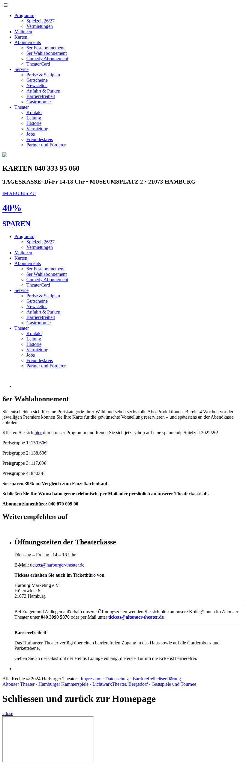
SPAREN (16, 224)
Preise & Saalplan (43, 74)
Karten (20, 37)
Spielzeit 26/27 (40, 20)
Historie (33, 123)
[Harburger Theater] (4, 155)
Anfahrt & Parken (43, 90)
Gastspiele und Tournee (174, 684)
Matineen (23, 31)
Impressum (91, 678)
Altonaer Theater (18, 684)
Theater (21, 107)
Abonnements (27, 42)
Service (21, 69)
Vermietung (37, 128)
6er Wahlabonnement (46, 53)
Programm (24, 15)
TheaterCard (38, 63)
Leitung (33, 117)
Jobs (30, 134)
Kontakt (34, 112)
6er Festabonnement (45, 47)
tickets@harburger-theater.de (57, 564)
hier (38, 432)
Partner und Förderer (46, 144)
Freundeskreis (39, 139)
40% (12, 207)
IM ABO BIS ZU (19, 193)
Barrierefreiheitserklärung (157, 678)
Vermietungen (39, 26)
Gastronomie (38, 101)
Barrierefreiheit (40, 96)
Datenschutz (117, 678)
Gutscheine (37, 80)
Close (7, 713)
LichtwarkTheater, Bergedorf (120, 684)
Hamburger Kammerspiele (63, 684)
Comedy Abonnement (47, 58)
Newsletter (36, 85)
